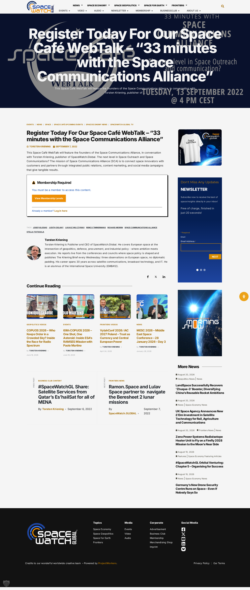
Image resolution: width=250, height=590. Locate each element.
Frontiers (178, 5)
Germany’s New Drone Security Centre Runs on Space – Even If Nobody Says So (197, 488)
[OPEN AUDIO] (103, 10)
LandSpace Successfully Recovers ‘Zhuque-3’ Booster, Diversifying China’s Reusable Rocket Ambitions (200, 389)
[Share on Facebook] (148, 277)
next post (104, 383)
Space (48, 124)
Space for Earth (154, 5)
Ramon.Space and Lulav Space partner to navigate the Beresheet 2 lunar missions (137, 394)
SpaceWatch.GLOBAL (122, 413)
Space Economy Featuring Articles (204, 456)
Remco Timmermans (96, 227)
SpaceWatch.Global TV (122, 124)
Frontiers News (117, 381)
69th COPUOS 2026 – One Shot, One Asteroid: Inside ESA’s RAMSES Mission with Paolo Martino (77, 338)
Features (182, 456)
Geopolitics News (186, 379)
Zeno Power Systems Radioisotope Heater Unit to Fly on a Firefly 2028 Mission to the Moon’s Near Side (199, 440)
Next (215, 256)
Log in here (60, 210)
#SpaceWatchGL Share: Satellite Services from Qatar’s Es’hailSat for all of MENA (66, 394)
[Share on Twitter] (156, 277)
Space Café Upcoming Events (68, 124)
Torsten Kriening (38, 351)
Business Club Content (50, 381)
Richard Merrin (115, 227)
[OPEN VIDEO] (86, 10)
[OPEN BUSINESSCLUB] (179, 10)
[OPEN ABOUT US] (200, 10)
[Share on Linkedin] (164, 277)
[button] (221, 7)
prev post (34, 383)
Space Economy (97, 5)
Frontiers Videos (109, 324)
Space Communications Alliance (141, 227)
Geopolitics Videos (36, 324)
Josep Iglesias (40, 227)
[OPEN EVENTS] (69, 10)
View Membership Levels (49, 198)
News (76, 5)
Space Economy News (96, 124)
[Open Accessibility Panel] (244, 296)
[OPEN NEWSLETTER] (128, 10)
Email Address (188, 241)
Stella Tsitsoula (35, 232)
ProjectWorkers (107, 563)
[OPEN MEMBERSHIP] (152, 10)
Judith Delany (56, 227)
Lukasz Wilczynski (74, 227)
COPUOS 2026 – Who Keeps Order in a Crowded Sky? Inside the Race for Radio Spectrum (41, 338)
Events (30, 124)
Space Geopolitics (125, 5)
